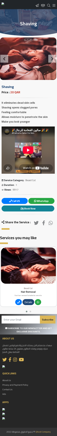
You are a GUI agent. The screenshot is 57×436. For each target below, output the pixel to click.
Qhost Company (43, 432)
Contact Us (7, 389)
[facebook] (43, 223)
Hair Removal (28, 292)
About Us (6, 380)
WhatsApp (42, 201)
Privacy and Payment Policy (15, 385)
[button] (4, 58)
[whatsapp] (51, 223)
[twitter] (36, 223)
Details (28, 302)
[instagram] (15, 360)
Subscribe (47, 319)
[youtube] (21, 360)
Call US (16, 201)
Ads (4, 394)
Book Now (29, 208)
